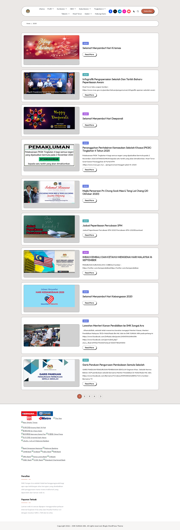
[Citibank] (51, 456)
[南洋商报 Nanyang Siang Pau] (33, 434)
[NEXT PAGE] (100, 396)
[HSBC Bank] (26, 460)
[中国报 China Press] (54, 434)
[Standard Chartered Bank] (54, 460)
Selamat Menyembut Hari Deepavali (102, 118)
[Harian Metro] (45, 418)
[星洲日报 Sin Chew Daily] (31, 430)
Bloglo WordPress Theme (113, 526)
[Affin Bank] (26, 456)
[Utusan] (45, 413)
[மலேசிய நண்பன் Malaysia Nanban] (35, 441)
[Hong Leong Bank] (39, 456)
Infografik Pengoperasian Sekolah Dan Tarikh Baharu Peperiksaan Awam (112, 81)
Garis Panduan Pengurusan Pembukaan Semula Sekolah (113, 364)
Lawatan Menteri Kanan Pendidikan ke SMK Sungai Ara (113, 325)
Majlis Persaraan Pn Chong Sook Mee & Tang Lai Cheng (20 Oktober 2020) (115, 192)
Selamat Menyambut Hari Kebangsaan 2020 (107, 296)
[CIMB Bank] (26, 451)
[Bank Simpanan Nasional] (31, 448)
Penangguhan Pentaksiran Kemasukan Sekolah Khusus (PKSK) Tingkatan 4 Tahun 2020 (116, 149)
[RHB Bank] (56, 451)
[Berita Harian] (29, 418)
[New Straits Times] (29, 422)
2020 (86, 43)
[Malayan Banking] (50, 448)
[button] (147, 11)
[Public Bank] (46, 451)
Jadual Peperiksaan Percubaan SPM (102, 225)
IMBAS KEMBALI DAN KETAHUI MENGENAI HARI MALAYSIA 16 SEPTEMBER (117, 258)
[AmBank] (36, 451)
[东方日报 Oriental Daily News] (33, 437)
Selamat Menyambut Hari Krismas (101, 48)
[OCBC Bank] (37, 460)
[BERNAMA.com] (29, 413)
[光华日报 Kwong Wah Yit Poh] (33, 427)
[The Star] (57, 418)
